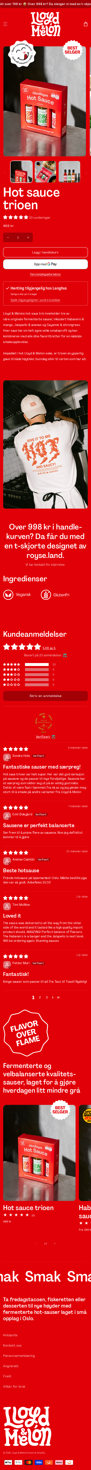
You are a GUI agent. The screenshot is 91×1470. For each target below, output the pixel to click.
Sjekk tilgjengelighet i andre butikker (36, 300)
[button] (5, 24)
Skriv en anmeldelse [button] (46, 696)
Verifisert (43, 737)
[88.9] (43, 721)
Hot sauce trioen (28, 1208)
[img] (15, 749)
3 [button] (47, 997)
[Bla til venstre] (4, 172)
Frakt (7, 1376)
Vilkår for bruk (14, 1386)
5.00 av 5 (49, 648)
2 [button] (40, 997)
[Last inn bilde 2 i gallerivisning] (45, 172)
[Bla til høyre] (86, 172)
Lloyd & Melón (19, 1452)
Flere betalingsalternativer (45, 274)
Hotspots (10, 1335)
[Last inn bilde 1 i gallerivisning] (21, 172)
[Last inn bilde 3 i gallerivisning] (69, 172)
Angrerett (10, 1366)
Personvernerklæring (19, 1355)
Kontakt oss (12, 1345)
